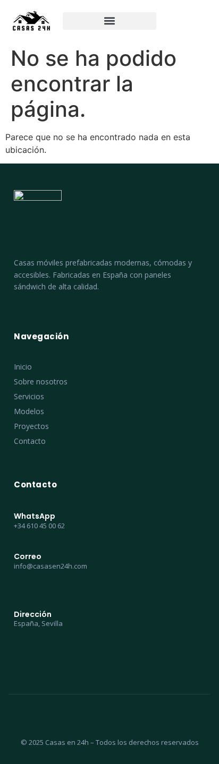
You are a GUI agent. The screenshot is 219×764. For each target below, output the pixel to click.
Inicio (23, 367)
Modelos (29, 411)
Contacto (30, 441)
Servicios (29, 396)
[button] (109, 21)
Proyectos (31, 426)
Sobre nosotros (41, 381)
